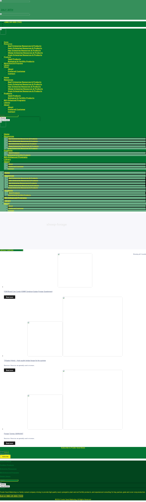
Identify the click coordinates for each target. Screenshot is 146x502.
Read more (9, 297)
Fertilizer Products (7, 465)
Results (3, 118)
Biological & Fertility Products (21, 61)
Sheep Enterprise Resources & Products (23, 146)
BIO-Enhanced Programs (13, 63)
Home (6, 42)
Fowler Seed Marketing (13, 38)
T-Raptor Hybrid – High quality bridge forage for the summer (25, 360)
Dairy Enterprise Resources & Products (23, 141)
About (6, 67)
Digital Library (5, 476)
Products (7, 57)
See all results (5, 120)
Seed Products (13, 153)
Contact (11, 74)
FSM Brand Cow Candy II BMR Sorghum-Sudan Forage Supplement (28, 291)
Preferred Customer (16, 71)
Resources (9, 136)
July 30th (7, 9)
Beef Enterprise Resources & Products (22, 139)
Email (2, 452)
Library (6, 65)
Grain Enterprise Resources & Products (25, 55)
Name (2, 454)
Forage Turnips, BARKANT (13, 434)
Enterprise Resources (8, 469)
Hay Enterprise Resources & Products (22, 144)
